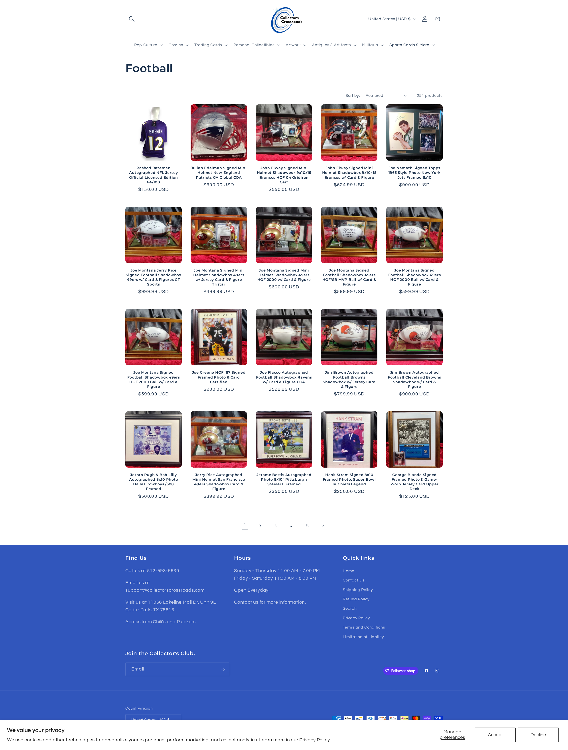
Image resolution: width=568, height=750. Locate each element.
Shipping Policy (358, 590)
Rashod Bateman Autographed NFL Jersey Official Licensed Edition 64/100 (153, 175)
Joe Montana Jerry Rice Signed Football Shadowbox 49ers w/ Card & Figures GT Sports (153, 277)
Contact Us (354, 580)
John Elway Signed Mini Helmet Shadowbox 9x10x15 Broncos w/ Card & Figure (349, 172)
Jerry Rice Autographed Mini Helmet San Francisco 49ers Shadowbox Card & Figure (218, 481)
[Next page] (323, 525)
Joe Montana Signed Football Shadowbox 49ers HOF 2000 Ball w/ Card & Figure (414, 277)
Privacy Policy (356, 618)
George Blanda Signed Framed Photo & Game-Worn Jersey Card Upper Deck (414, 481)
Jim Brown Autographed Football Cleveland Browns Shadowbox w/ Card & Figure (414, 379)
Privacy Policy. (315, 740)
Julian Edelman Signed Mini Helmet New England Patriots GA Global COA (219, 172)
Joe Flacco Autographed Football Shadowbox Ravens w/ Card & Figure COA (284, 377)
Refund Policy (356, 599)
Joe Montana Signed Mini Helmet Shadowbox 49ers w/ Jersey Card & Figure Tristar (218, 277)
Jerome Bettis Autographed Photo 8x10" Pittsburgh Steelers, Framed (284, 479)
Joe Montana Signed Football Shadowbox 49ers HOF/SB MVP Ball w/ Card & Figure (349, 277)
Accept (495, 734)
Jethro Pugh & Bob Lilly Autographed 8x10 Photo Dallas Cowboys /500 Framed (153, 481)
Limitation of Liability (363, 637)
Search (350, 608)
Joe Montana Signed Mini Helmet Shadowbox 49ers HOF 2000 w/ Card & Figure (284, 275)
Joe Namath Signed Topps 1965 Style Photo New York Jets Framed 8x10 (415, 172)
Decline (538, 734)
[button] (131, 19)
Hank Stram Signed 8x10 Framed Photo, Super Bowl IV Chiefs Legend (349, 479)
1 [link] (245, 525)
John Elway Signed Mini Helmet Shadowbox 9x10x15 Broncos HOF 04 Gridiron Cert (284, 175)
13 (307, 525)
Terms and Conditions (364, 627)
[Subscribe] (222, 669)
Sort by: (352, 95)
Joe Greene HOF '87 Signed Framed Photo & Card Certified (219, 377)
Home (348, 571)
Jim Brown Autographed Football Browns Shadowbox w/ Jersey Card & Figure (349, 379)
